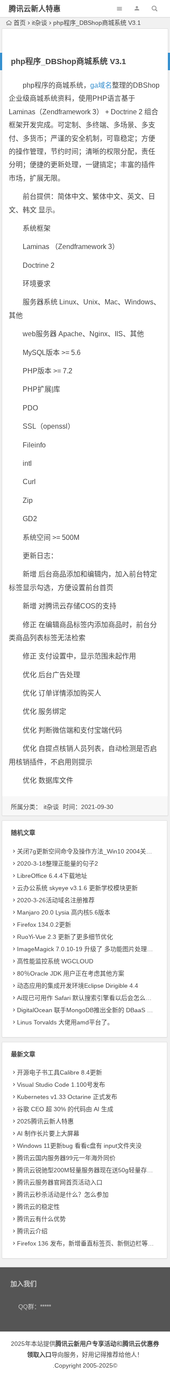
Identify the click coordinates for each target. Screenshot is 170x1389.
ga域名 (101, 85)
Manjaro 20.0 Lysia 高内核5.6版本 (63, 912)
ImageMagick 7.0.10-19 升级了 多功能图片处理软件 (88, 948)
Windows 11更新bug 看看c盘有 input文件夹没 (79, 1145)
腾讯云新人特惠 (35, 9)
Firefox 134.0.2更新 (44, 924)
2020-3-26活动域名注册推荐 (56, 900)
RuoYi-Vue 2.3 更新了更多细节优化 (65, 936)
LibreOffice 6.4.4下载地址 (52, 875)
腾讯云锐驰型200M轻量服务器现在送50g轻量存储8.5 (89, 1170)
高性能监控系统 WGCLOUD (55, 961)
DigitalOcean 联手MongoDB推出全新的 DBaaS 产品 (88, 1010)
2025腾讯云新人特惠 (45, 1121)
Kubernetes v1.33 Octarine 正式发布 (67, 1096)
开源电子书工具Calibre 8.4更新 (59, 1072)
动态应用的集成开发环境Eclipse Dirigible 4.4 (77, 985)
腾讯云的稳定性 (38, 1206)
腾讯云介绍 (32, 1231)
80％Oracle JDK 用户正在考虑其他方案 (70, 973)
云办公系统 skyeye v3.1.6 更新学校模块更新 (77, 887)
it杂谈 (39, 22)
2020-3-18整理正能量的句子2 (57, 863)
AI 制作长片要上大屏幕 (48, 1133)
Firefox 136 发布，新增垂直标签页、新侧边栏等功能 (88, 1243)
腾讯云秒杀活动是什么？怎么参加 (63, 1194)
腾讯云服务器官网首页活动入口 (59, 1182)
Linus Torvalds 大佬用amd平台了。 (65, 1022)
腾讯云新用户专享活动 (85, 1343)
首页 (20, 22)
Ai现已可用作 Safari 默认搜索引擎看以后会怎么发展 (87, 997)
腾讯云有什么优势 (41, 1218)
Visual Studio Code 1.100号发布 (61, 1084)
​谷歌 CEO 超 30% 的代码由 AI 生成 (65, 1109)
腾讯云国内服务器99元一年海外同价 (66, 1157)
